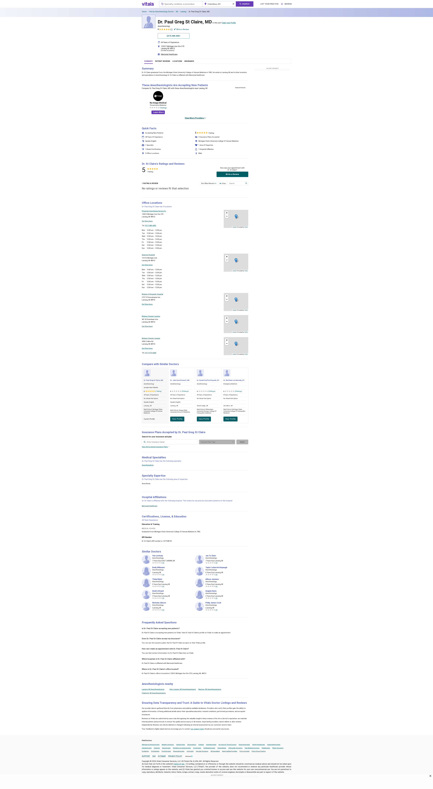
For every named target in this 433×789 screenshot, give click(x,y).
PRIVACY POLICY (175, 756)
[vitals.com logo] (148, 4)
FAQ (154, 756)
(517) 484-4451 (150, 226)
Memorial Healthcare (169, 54)
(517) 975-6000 (150, 353)
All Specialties (215, 751)
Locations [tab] (177, 61)
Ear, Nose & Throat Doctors (227, 744)
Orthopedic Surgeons (235, 748)
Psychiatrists (155, 751)
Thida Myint (157, 579)
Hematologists (147, 748)
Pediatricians (266, 748)
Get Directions (147, 221)
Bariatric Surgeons (168, 744)
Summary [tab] (148, 61)
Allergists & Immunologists (151, 744)
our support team (197, 729)
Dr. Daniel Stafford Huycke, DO (208, 380)
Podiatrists (145, 751)
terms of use (179, 764)
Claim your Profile (229, 23)
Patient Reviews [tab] (162, 61)
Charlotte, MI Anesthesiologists (154, 693)
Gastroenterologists (273, 744)
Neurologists (166, 748)
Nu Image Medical (158, 103)
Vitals (246, 227)
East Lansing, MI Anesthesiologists (183, 689)
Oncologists (197, 748)
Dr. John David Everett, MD (180, 380)
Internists (157, 748)
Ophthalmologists (209, 748)
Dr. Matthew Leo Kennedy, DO (233, 380)
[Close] (430, 776)
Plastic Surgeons (277, 748)
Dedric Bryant (158, 591)
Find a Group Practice (259, 751)
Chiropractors (191, 744)
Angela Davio (211, 591)
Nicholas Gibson (159, 603)
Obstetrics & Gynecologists (182, 748)
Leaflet (234, 227)
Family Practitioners (258, 744)
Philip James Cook (213, 603)
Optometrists (221, 748)
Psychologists (166, 751)
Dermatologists (211, 744)
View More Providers (194, 118)
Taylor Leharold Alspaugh (216, 567)
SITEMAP (162, 756)
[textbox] (180, 4)
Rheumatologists (178, 751)
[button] (236, 216)
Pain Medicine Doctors (252, 748)
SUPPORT (146, 756)
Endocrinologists (244, 744)
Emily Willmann (158, 567)
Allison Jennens (212, 579)
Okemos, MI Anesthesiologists (209, 689)
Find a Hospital (244, 751)
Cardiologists (180, 744)
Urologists (190, 751)
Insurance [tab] (189, 61)
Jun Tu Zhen (210, 556)
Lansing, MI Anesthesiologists (153, 689)
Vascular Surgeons (202, 751)
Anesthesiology (148, 465)
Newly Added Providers (229, 751)
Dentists (201, 744)
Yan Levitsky (157, 556)
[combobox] (180, 4)
